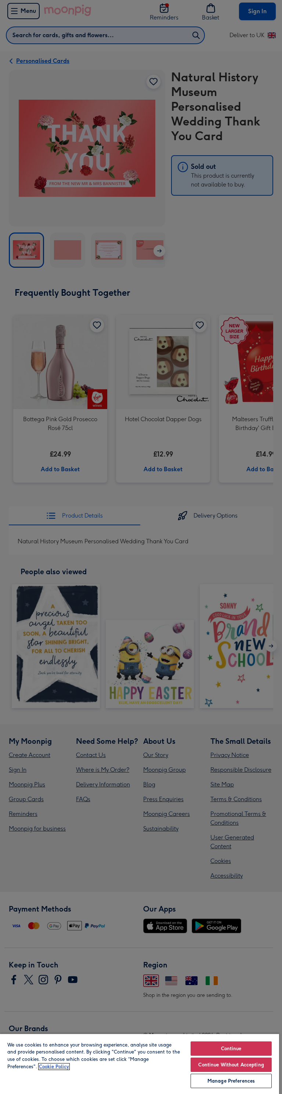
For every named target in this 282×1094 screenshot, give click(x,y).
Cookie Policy (54, 1066)
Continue (231, 1048)
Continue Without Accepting (231, 1065)
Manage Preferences (231, 1081)
